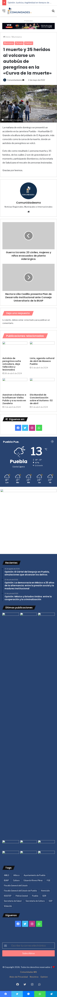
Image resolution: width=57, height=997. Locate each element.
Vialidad (28, 43)
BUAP (6, 880)
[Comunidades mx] (28, 26)
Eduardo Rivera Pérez (33, 880)
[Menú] (3, 12)
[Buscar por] (53, 12)
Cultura (16, 880)
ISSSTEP (7, 896)
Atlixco (16, 875)
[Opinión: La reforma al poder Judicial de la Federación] (28, 855)
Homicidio (45, 891)
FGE (48, 880)
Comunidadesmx (14, 80)
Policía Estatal (22, 896)
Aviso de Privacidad (18, 977)
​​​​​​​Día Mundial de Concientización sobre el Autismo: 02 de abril (41, 399)
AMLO (6, 875)
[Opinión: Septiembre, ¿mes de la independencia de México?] (28, 845)
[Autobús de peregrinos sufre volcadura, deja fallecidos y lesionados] (14, 348)
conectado (29, 320)
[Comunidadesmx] (20, 11)
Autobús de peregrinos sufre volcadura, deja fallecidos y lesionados (11, 364)
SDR (44, 896)
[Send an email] (23, 80)
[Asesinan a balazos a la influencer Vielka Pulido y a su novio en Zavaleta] (14, 385)
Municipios (17, 37)
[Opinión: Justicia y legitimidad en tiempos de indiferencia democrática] (10, 845)
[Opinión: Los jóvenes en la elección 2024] (10, 855)
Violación (8, 906)
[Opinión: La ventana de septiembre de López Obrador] (46, 845)
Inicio (7, 37)
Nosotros (34, 977)
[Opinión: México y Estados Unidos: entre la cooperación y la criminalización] (46, 617)
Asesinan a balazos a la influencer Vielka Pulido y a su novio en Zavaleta (14, 399)
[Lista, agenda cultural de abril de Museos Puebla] (42, 348)
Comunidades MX (28, 972)
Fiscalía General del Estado (16, 885)
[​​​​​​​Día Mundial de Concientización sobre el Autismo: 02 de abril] (42, 385)
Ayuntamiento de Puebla (34, 875)
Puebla (35, 896)
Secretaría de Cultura (35, 901)
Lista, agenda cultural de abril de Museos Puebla (42, 361)
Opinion (44, 977)
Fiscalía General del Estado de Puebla (20, 891)
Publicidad (28, 21)
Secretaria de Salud (12, 901)
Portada (19, 43)
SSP (50, 901)
